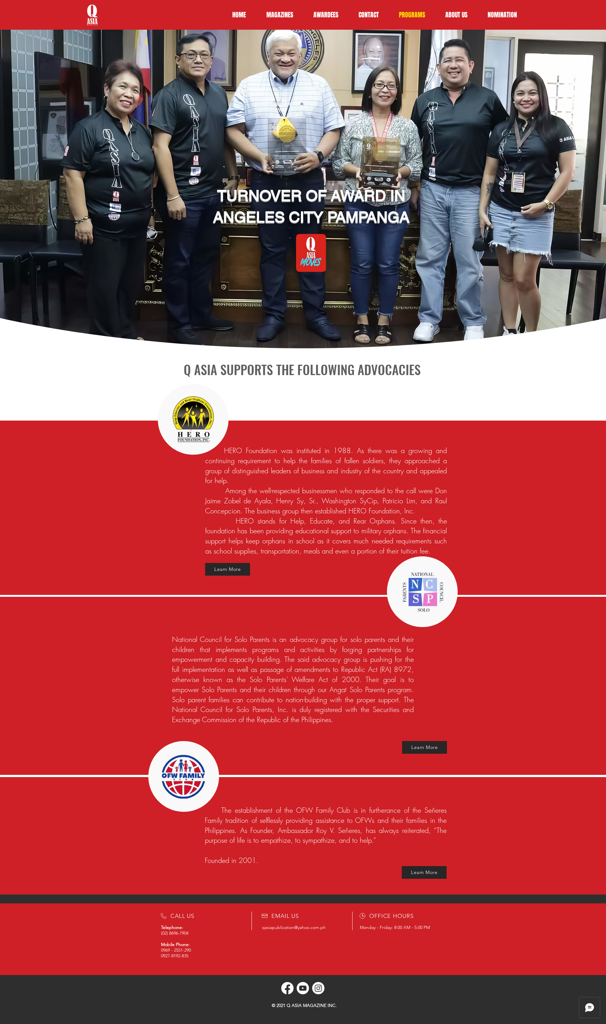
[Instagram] (318, 988)
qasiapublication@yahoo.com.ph (294, 927)
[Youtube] (303, 988)
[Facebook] (287, 988)
